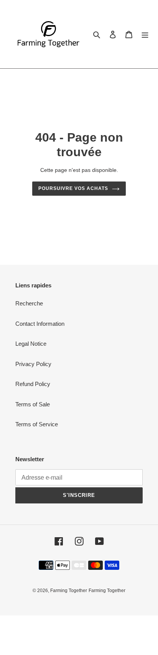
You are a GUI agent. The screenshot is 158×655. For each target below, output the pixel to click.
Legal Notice (30, 343)
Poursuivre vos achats (73, 188)
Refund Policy (32, 384)
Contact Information (39, 323)
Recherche (29, 303)
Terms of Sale (32, 404)
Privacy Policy (33, 364)
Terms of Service (36, 424)
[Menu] (145, 34)
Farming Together (68, 590)
